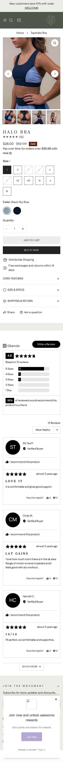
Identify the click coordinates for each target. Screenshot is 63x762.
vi (7, 181)
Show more (30, 666)
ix (39, 181)
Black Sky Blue (7, 211)
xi (7, 191)
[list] (31, 73)
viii (28, 181)
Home (20, 33)
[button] (19, 20)
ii (17, 170)
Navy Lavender (17, 211)
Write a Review (46, 344)
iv (39, 170)
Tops (33, 33)
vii (17, 181)
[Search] (11, 20)
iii (28, 170)
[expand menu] (5, 20)
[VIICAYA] (50, 20)
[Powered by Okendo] (11, 346)
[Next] (54, 73)
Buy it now (31, 250)
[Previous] (8, 73)
